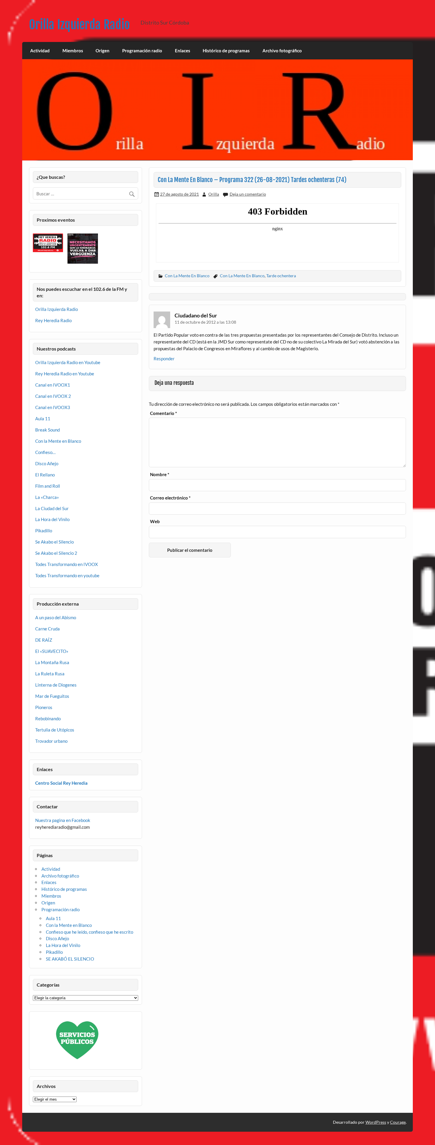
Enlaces (182, 50)
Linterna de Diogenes (56, 684)
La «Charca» (47, 497)
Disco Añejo (46, 463)
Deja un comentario (248, 194)
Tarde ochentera (281, 275)
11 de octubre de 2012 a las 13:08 (205, 322)
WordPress (375, 1122)
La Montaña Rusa (52, 662)
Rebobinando (48, 718)
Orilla (213, 194)
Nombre (159, 474)
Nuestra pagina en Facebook (62, 820)
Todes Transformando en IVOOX (66, 564)
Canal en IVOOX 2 (53, 396)
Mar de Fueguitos (52, 696)
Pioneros (43, 707)
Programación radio (142, 50)
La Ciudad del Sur (52, 508)
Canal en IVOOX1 (52, 384)
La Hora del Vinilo (52, 519)
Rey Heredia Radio (53, 320)
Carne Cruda (47, 628)
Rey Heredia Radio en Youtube (64, 373)
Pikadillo (43, 530)
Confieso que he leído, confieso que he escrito (89, 932)
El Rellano (45, 474)
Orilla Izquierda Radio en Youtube (67, 362)
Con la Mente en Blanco (58, 441)
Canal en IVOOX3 (52, 407)
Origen (102, 50)
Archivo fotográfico (282, 50)
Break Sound (47, 429)
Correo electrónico (170, 498)
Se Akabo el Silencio (54, 541)
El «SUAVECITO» (51, 651)
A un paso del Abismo (55, 617)
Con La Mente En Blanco (187, 275)
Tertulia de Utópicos (54, 729)
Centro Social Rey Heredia (61, 783)
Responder (164, 358)
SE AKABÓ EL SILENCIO (70, 958)
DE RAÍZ (43, 640)
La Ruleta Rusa (50, 673)
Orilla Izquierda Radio (79, 24)
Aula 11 (42, 418)
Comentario (163, 413)
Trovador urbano (51, 741)
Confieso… (45, 452)
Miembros (72, 50)
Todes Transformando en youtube (67, 575)
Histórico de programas (226, 50)
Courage (398, 1122)
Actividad (40, 50)
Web (155, 521)
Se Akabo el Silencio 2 (56, 553)
